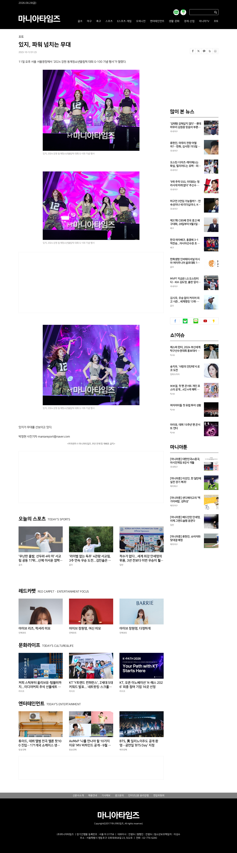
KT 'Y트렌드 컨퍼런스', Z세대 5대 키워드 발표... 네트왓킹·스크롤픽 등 (91, 685)
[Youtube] (205, 321)
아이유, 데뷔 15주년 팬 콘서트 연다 (185, 426)
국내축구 (174, 467)
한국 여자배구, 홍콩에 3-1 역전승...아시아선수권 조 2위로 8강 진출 (184, 241)
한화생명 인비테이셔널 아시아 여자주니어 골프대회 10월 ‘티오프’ (185, 261)
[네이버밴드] (209, 51)
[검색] (215, 12)
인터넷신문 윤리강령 (138, 795)
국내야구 (174, 131)
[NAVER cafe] (185, 321)
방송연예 (22, 750)
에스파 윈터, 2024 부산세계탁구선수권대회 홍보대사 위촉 (185, 349)
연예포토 (22, 633)
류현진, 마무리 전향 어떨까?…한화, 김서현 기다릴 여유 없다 (185, 145)
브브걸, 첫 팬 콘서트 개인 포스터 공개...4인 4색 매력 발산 (185, 388)
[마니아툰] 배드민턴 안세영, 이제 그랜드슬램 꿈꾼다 (185, 519)
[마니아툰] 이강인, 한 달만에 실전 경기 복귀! (185, 480)
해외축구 (174, 486)
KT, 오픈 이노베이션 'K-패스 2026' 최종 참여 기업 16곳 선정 (141, 685)
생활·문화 (174, 21)
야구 (89, 21)
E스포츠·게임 (124, 21)
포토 (216, 21)
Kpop (172, 355)
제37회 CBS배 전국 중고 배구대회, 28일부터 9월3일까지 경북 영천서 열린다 (185, 222)
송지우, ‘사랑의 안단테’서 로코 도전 (185, 368)
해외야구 (174, 505)
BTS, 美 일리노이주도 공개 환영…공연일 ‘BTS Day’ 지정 (138, 743)
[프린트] (215, 51)
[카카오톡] (204, 51)
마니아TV (204, 21)
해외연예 (123, 750)
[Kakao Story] (213, 321)
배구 (172, 228)
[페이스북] (193, 51)
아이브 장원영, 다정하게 (135, 628)
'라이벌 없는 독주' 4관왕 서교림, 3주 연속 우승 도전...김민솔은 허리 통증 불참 (90, 559)
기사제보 (106, 795)
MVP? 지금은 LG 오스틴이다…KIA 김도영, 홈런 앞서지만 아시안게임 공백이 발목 (185, 280)
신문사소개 (78, 795)
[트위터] (198, 51)
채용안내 (92, 795)
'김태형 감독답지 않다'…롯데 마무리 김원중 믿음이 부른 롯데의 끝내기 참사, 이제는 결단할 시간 (185, 125)
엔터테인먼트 (157, 21)
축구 (98, 21)
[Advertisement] (60, 281)
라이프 (21, 691)
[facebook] (175, 321)
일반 (121, 565)
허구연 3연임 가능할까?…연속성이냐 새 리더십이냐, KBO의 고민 (185, 203)
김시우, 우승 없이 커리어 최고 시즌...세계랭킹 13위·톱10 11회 (185, 300)
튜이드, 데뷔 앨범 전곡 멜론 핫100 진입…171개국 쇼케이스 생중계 (40, 743)
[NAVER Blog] (195, 321)
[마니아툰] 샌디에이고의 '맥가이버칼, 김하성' (185, 499)
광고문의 (119, 795)
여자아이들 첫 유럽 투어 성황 (185, 405)
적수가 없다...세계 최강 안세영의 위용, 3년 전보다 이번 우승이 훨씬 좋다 (141, 559)
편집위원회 (158, 795)
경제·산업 (189, 21)
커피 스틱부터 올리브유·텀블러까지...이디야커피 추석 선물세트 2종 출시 (41, 685)
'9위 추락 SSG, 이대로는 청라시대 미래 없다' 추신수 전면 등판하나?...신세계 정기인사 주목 (184, 183)
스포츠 (109, 21)
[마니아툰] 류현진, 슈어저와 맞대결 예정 (185, 538)
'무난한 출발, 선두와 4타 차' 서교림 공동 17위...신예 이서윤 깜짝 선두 (40, 559)
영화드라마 (175, 374)
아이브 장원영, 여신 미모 (85, 628)
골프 (80, 21)
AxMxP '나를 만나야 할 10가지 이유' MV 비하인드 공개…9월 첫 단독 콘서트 (90, 743)
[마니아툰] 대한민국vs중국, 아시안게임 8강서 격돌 (185, 461)
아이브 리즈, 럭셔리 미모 (34, 628)
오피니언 (141, 21)
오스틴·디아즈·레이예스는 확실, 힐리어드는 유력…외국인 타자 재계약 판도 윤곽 (185, 164)
